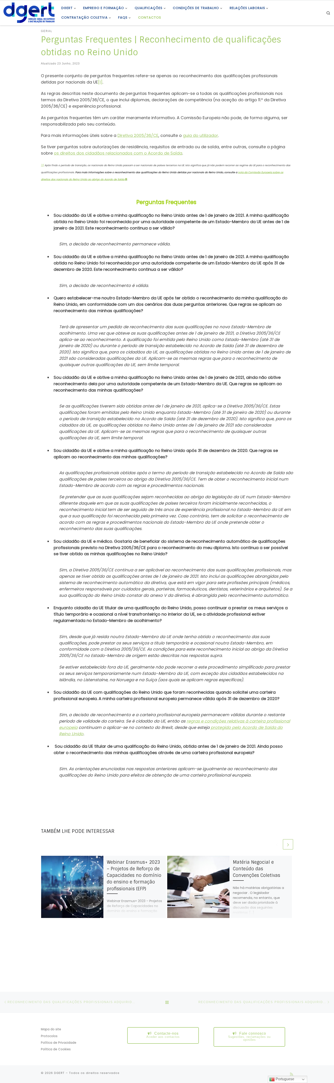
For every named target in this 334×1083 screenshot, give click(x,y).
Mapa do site (51, 1029)
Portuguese (284, 1079)
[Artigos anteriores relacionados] (277, 844)
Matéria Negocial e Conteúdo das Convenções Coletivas (256, 868)
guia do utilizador (200, 135)
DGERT (59, 1073)
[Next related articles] (288, 844)
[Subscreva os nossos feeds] (291, 1074)
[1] (100, 82)
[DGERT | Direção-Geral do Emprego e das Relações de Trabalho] (29, 12)
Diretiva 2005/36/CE (137, 135)
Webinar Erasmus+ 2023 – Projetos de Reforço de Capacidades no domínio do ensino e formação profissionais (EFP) (134, 875)
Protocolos (49, 1036)
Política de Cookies (56, 1049)
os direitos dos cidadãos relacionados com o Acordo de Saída (118, 153)
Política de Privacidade (58, 1043)
